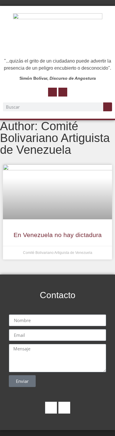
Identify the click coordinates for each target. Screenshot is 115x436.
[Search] (107, 106)
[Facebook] (52, 92)
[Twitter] (62, 92)
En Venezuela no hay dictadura (58, 234)
